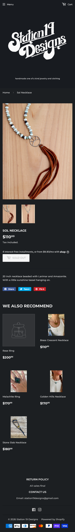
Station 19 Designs (27, 519)
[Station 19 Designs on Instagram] (40, 510)
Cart (69, 4)
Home (6, 92)
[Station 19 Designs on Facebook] (34, 510)
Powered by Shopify (53, 519)
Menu (10, 4)
